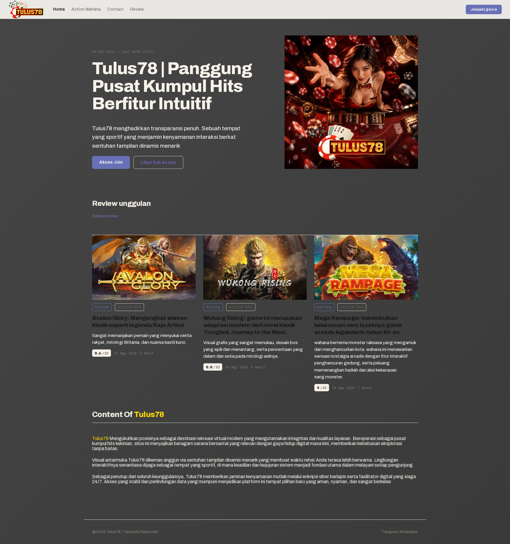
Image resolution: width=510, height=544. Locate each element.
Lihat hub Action (158, 162)
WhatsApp (408, 532)
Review (137, 9)
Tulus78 (113, 532)
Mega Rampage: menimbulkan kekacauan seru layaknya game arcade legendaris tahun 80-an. (358, 325)
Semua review (105, 216)
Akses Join (111, 162)
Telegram (390, 532)
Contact (115, 9)
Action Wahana (86, 9)
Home (59, 9)
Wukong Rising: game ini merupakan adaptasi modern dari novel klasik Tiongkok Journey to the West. (252, 325)
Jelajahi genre (483, 9)
